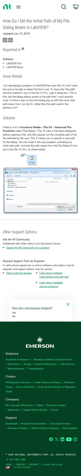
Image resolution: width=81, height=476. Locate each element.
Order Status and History (47, 382)
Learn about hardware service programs (51, 284)
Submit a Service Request (45, 428)
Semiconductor (16, 368)
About (40, 405)
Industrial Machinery (46, 364)
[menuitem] (64, 7)
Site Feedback (70, 428)
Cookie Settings (52, 464)
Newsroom (13, 409)
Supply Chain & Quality (35, 409)
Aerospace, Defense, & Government (52, 359)
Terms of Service (25, 386)
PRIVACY (34, 464)
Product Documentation (34, 423)
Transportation (36, 368)
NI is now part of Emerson (19, 405)
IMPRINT (20, 464)
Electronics (14, 364)
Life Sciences (67, 364)
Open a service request (19, 273)
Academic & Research (18, 359)
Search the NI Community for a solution (27, 247)
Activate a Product (18, 428)
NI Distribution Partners (18, 382)
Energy (27, 364)
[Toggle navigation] (19, 7)
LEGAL (9, 464)
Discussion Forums (60, 423)
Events (54, 409)
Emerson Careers (56, 405)
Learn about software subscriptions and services (54, 274)
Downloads (11, 423)
